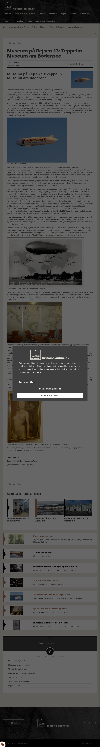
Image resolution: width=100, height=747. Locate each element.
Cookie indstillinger (27, 382)
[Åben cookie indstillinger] (2, 744)
